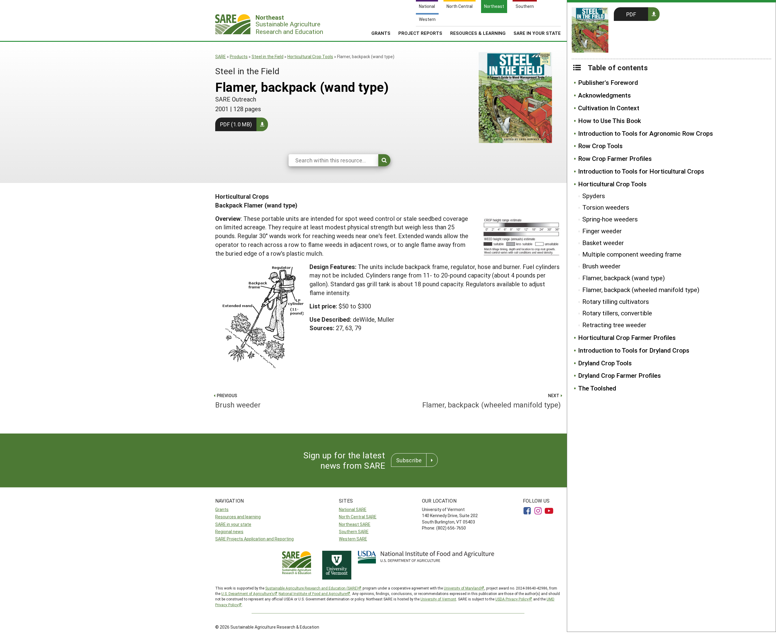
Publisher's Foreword (608, 82)
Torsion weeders (605, 207)
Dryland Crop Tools (605, 363)
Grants (380, 33)
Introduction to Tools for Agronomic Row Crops (645, 133)
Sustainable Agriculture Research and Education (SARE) (311, 588)
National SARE (352, 509)
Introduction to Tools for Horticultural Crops (641, 171)
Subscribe (409, 460)
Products (239, 56)
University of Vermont (438, 598)
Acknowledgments (604, 95)
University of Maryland (462, 588)
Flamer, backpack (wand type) (623, 278)
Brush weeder (601, 266)
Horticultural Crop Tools (310, 56)
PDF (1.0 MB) (236, 124)
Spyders (593, 195)
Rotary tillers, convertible (617, 313)
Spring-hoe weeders (610, 219)
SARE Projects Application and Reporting (254, 539)
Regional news (229, 531)
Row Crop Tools (600, 145)
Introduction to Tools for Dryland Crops (633, 350)
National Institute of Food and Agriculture (313, 593)
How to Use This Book (609, 120)
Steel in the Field (267, 56)
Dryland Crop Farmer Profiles (619, 375)
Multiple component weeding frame (631, 254)
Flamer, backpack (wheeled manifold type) (640, 289)
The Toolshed (597, 388)
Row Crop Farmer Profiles (615, 158)
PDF (631, 14)
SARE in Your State (537, 33)
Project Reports (420, 33)
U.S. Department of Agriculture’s (247, 593)
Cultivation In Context (608, 108)
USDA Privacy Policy (512, 598)
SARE (220, 56)
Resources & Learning (478, 33)
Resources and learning (238, 517)
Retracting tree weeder (614, 325)
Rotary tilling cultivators (615, 301)
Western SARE (353, 539)
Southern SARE (354, 531)
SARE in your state (233, 524)
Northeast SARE (354, 524)
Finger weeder (602, 231)
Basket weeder (603, 242)
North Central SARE (357, 517)
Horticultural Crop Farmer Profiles (627, 337)
